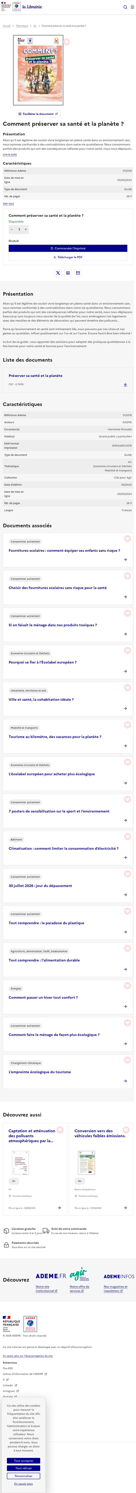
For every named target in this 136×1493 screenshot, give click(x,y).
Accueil (6, 25)
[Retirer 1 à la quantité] (11, 229)
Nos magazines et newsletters (116, 1288)
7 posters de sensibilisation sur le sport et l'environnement (59, 811)
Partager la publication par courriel (77, 273)
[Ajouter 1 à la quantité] (25, 229)
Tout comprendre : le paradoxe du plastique (46, 922)
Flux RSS (8, 1368)
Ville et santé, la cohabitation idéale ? (41, 699)
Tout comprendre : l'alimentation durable (44, 960)
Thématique (22, 25)
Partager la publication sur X (58, 273)
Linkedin (8, 1385)
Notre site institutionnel (45, 1288)
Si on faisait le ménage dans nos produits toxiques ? (53, 625)
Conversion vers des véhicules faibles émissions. (100, 1134)
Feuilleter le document (38, 114)
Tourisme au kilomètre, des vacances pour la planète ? (55, 736)
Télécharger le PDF (70, 257)
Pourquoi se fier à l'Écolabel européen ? (42, 662)
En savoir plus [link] (23, 1484)
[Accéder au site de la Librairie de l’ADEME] (32, 7)
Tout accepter (23, 1461)
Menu (132, 7)
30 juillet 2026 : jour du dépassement (40, 885)
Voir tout (8, 204)
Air (34, 25)
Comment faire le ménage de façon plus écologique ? (54, 1034)
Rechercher (125, 7)
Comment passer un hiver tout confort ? (43, 997)
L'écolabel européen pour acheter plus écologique (52, 774)
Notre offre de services (79, 1288)
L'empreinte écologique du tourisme (40, 1071)
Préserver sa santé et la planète (36, 375)
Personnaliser (23, 1476)
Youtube (8, 1397)
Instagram (9, 1391)
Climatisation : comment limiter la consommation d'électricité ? (63, 848)
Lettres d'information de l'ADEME (23, 1374)
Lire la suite (10, 154)
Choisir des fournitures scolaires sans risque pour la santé (58, 587)
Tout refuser (23, 1468)
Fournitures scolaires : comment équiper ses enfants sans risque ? (64, 550)
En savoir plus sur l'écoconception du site (28, 1356)
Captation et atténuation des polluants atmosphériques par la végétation (31, 1136)
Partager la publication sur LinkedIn (68, 273)
